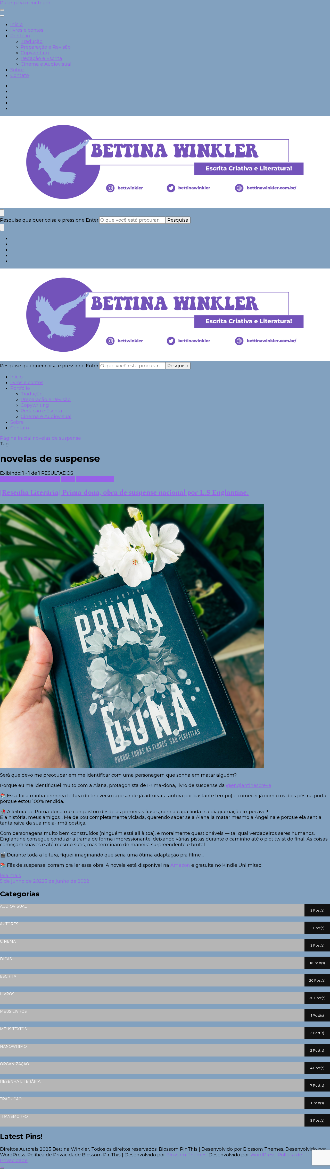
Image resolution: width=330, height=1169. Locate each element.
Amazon (180, 865)
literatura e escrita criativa (30, 479)
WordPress (263, 1155)
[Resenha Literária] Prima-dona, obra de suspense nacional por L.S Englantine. (124, 492)
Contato (19, 75)
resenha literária (95, 479)
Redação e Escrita (41, 58)
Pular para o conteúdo (26, 3)
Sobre (17, 70)
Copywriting (35, 53)
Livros (68, 479)
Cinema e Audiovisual (46, 64)
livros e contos (26, 30)
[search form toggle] (2, 213)
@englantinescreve (248, 785)
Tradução (32, 41)
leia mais (10, 875)
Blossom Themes (186, 1155)
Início (16, 24)
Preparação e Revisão (46, 47)
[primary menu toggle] (2, 10)
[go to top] (2, 1167)
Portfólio (20, 36)
